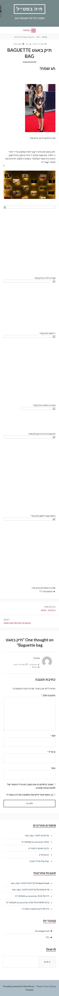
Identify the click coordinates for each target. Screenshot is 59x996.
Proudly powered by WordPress (19, 986)
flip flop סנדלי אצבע (39, 861)
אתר (53, 768)
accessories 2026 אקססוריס (35, 841)
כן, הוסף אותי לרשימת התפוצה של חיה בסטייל (30, 794)
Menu (26, 30)
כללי (41, 591)
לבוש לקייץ (44, 854)
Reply (34, 667)
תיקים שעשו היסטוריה (38, 848)
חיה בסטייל (29, 9)
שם (52, 735)
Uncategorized (42, 931)
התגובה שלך (48, 695)
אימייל (51, 751)
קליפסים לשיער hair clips (37, 835)
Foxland (29, 989)
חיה (47, 896)
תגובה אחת (17, 44)
